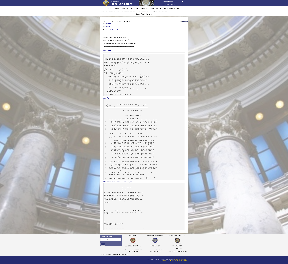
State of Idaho (168, 1)
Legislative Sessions (155, 8)
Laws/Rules (144, 8)
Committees (125, 8)
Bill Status (108, 23)
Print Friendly (183, 21)
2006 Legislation (143, 11)
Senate (110, 8)
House (117, 8)
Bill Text (108, 26)
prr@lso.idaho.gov (133, 251)
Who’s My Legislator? (168, 4)
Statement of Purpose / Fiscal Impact (114, 29)
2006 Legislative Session (128, 11)
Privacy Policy (174, 260)
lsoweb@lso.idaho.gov (181, 251)
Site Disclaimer (165, 260)
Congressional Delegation (120, 254)
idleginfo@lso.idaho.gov (156, 251)
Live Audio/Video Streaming (171, 8)
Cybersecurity (183, 260)
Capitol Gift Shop (106, 254)
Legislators (134, 8)
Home (102, 11)
